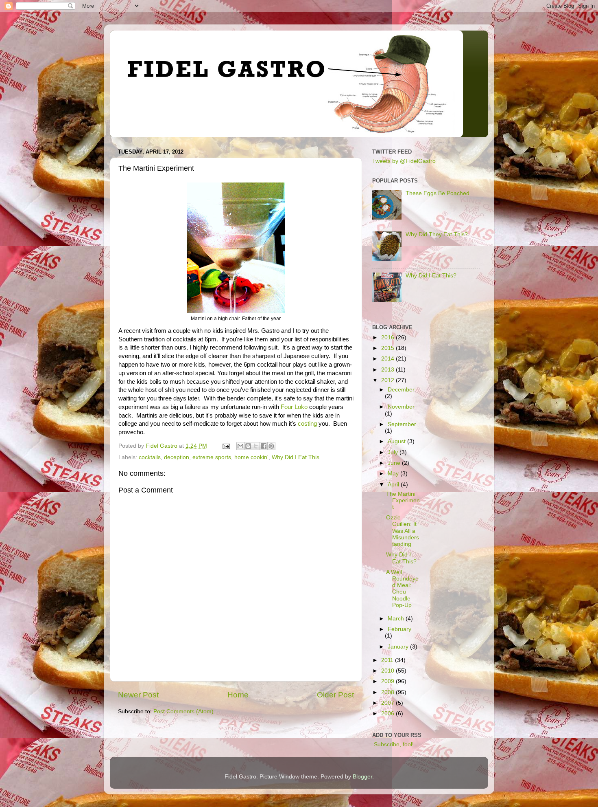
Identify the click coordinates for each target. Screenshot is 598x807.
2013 (388, 370)
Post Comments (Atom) (183, 711)
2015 (388, 348)
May (394, 474)
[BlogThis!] (248, 446)
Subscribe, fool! (393, 744)
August (397, 441)
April (394, 485)
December (401, 390)
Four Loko (294, 407)
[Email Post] (225, 446)
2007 (388, 703)
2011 (388, 660)
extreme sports (211, 457)
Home (238, 694)
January (399, 647)
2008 (388, 692)
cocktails (150, 457)
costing (307, 423)
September (402, 424)
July (393, 452)
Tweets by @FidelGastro (404, 161)
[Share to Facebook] (264, 446)
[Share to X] (256, 446)
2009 (388, 681)
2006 (388, 713)
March (397, 619)
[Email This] (240, 446)
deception (176, 457)
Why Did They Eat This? (437, 234)
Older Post (335, 694)
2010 (388, 671)
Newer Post (138, 694)
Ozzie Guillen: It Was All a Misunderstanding (402, 531)
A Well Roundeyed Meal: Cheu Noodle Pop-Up (402, 588)
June (395, 463)
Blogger (362, 777)
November (401, 407)
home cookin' (251, 457)
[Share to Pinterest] (271, 446)
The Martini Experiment (403, 500)
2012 (388, 380)
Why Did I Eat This (295, 457)
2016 (388, 337)
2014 (388, 359)
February (399, 629)
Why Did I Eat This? (431, 276)
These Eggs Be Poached (437, 193)
